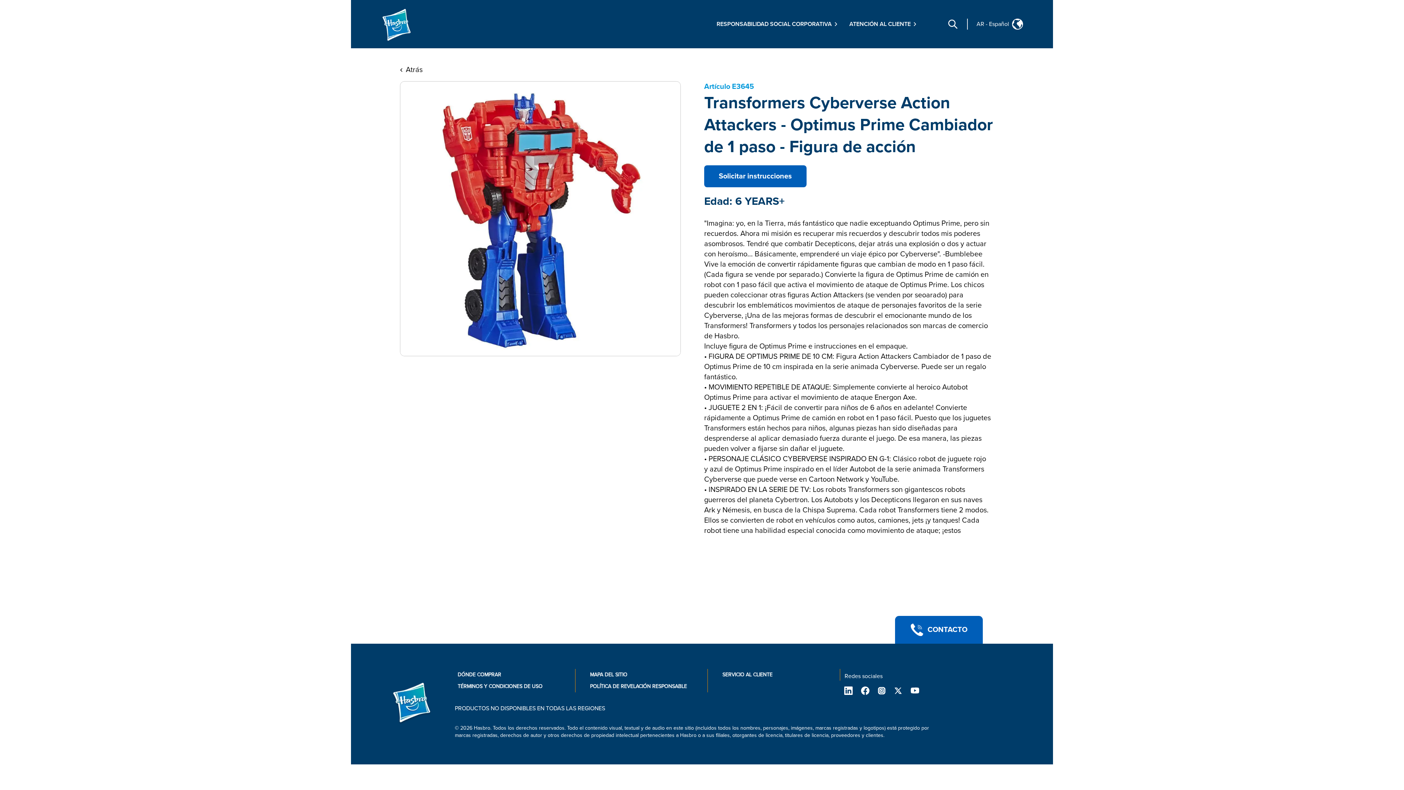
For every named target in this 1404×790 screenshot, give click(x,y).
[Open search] (952, 24)
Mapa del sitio (608, 675)
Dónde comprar (479, 675)
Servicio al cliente (747, 675)
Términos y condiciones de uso (500, 686)
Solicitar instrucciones (755, 176)
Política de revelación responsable (638, 686)
